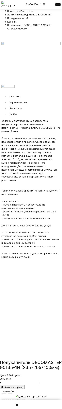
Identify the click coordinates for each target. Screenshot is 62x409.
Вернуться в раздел (16, 36)
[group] (31, 63)
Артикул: (6, 295)
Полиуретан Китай (17, 18)
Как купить (16, 108)
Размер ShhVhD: (10, 260)
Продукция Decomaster (20, 11)
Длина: (5, 281)
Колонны (12, 21)
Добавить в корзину (12, 387)
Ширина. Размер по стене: (16, 274)
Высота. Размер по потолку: (17, 267)
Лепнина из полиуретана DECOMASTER (29, 14)
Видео (13, 114)
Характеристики (19, 102)
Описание (15, 96)
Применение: (8, 288)
